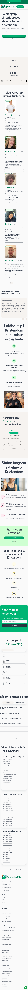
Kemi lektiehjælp (6, 784)
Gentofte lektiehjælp (6, 975)
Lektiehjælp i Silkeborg (7, 825)
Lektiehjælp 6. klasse (7, 845)
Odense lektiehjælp (6, 962)
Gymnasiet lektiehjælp (6, 913)
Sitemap (3, 987)
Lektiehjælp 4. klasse (7, 841)
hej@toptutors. (7, 887)
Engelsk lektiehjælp (7, 769)
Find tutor (3, 869)
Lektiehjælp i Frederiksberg (8, 817)
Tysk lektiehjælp (6, 770)
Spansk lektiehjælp (7, 772)
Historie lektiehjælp (7, 780)
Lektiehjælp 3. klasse (7, 839)
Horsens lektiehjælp (6, 968)
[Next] (26, 319)
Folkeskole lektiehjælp (6, 911)
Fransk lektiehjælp (7, 782)
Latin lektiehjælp (6, 786)
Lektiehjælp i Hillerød (7, 808)
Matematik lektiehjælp (7, 759)
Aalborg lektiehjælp (6, 963)
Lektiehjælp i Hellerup (7, 823)
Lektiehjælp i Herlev (7, 802)
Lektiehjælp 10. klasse (7, 852)
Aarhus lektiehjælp (5, 960)
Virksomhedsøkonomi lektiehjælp (9, 774)
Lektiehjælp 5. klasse (7, 843)
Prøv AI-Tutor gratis (6, 916)
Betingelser (4, 984)
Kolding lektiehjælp (5, 969)
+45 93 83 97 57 (7, 890)
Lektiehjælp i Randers (7, 806)
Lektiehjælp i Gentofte (7, 798)
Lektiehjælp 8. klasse (7, 848)
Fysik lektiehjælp (6, 763)
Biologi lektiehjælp (6, 761)
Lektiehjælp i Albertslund (8, 810)
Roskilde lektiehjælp (6, 973)
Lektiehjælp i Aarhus (7, 804)
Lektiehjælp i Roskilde (7, 815)
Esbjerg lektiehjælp (5, 965)
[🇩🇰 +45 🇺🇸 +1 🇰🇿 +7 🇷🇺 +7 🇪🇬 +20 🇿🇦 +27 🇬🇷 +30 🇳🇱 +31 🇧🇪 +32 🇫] (5, 621)
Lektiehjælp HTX (6, 862)
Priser (3, 899)
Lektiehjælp (9, 869)
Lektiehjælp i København (8, 797)
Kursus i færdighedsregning (7, 921)
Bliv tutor (3, 902)
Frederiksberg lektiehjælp (7, 971)
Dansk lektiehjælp (6, 767)
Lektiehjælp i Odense (7, 812)
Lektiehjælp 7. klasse (7, 847)
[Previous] (23, 319)
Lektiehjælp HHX (6, 860)
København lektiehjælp (6, 958)
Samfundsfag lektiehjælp (8, 765)
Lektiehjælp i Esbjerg (7, 800)
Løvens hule (4, 904)
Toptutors (10, 981)
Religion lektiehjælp (7, 787)
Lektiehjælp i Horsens (7, 821)
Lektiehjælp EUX (6, 858)
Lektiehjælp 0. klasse (7, 833)
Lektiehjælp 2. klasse (7, 837)
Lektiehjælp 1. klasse (7, 835)
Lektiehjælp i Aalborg (7, 819)
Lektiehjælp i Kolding (7, 814)
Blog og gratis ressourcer (7, 918)
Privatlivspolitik (4, 986)
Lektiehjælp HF (6, 856)
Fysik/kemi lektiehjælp (6, 944)
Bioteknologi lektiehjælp (8, 778)
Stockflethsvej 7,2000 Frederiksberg (7, 884)
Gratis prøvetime (5, 897)
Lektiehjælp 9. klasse (7, 850)
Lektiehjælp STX (6, 854)
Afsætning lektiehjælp (7, 776)
